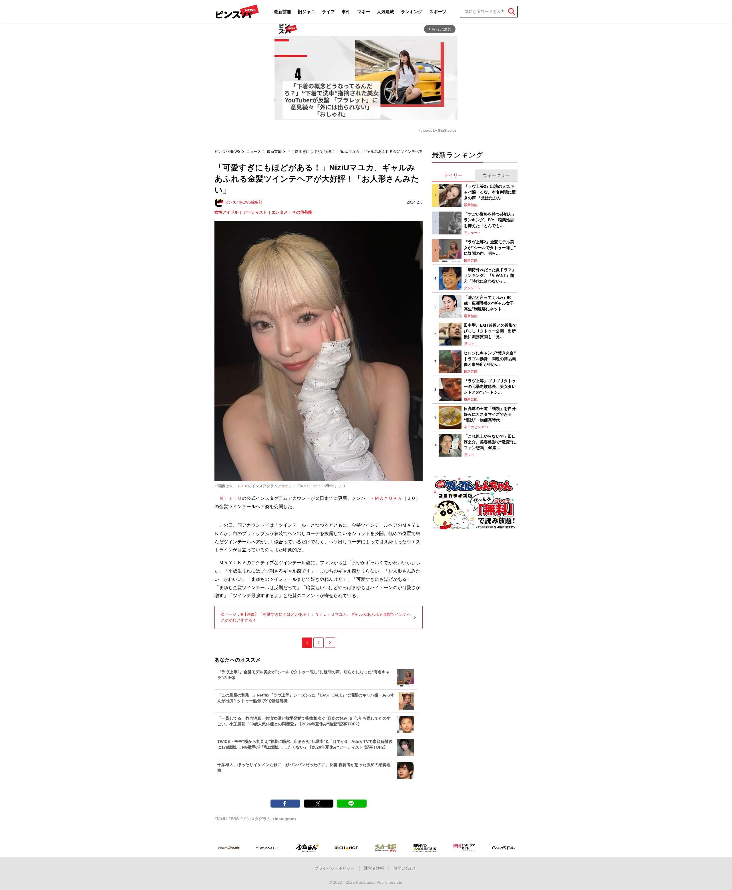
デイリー (453, 175)
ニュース (253, 151)
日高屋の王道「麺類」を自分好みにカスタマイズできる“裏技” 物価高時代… (490, 414)
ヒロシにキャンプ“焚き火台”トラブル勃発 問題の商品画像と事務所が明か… (490, 358)
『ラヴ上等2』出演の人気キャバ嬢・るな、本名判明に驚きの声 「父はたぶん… (490, 192)
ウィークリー (496, 175)
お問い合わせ (405, 868)
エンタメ (280, 212)
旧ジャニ (306, 11)
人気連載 (385, 11)
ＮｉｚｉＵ (230, 498)
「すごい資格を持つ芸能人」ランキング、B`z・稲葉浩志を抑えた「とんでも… (490, 220)
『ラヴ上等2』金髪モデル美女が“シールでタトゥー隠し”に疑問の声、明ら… (490, 247)
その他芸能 (302, 212)
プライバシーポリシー (335, 868)
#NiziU (220, 818)
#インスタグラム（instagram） (269, 818)
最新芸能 (282, 11)
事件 (346, 11)
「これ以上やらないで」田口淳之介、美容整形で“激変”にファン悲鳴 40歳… (490, 442)
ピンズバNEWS (227, 151)
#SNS (233, 818)
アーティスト (255, 212)
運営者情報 (374, 868)
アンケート (472, 232)
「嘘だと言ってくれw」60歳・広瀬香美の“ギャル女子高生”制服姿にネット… (489, 303)
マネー (363, 11)
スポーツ (437, 11)
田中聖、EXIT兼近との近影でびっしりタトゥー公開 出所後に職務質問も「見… (490, 331)
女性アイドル (226, 212)
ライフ (328, 11)
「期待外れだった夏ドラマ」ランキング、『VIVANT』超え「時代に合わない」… (490, 275)
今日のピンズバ (476, 427)
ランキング (411, 11)
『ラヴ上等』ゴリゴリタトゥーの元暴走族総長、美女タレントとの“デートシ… (490, 386)
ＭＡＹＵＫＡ (388, 498)
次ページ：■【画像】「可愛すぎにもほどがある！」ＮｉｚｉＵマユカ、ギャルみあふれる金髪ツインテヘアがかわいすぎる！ (315, 617)
